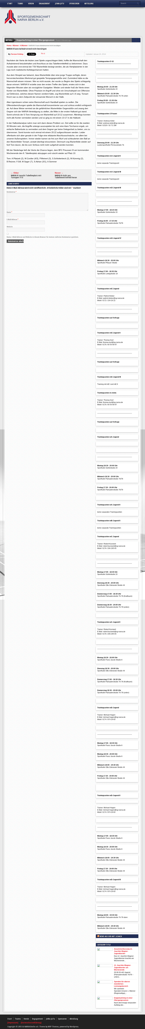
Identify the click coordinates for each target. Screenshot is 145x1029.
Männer (16, 46)
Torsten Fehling (17, 54)
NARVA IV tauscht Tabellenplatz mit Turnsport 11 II (26, 176)
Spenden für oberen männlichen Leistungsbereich (122, 984)
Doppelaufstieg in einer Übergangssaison (35, 40)
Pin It (43, 54)
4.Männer (24, 46)
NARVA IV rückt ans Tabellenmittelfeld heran (66, 176)
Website (10, 226)
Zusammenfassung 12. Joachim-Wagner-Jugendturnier (123, 951)
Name (9, 212)
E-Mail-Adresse (12, 219)
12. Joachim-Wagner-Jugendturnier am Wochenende (122, 967)
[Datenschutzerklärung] (31, 1022)
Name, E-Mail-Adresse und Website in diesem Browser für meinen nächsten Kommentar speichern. (43, 237)
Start (9, 3)
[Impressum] (13, 1022)
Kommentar (12, 192)
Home (9, 46)
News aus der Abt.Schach (111, 936)
